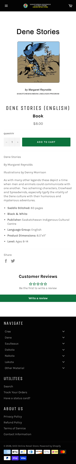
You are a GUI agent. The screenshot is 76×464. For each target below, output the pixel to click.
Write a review (38, 298)
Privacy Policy (13, 416)
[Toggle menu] (63, 331)
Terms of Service (15, 428)
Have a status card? (17, 398)
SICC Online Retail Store (25, 446)
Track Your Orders (15, 392)
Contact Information (17, 434)
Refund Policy (13, 422)
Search (8, 386)
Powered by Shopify (50, 446)
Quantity (9, 133)
